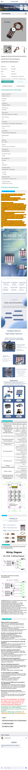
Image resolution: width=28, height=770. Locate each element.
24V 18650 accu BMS (7, 726)
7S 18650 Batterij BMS (7, 723)
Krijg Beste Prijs (7, 81)
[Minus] (26, 738)
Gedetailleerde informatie (7, 86)
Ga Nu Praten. (20, 81)
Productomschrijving (21, 86)
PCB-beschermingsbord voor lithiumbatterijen (14, 720)
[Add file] (2, 767)
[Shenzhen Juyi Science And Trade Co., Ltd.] (14, 2)
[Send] (26, 767)
